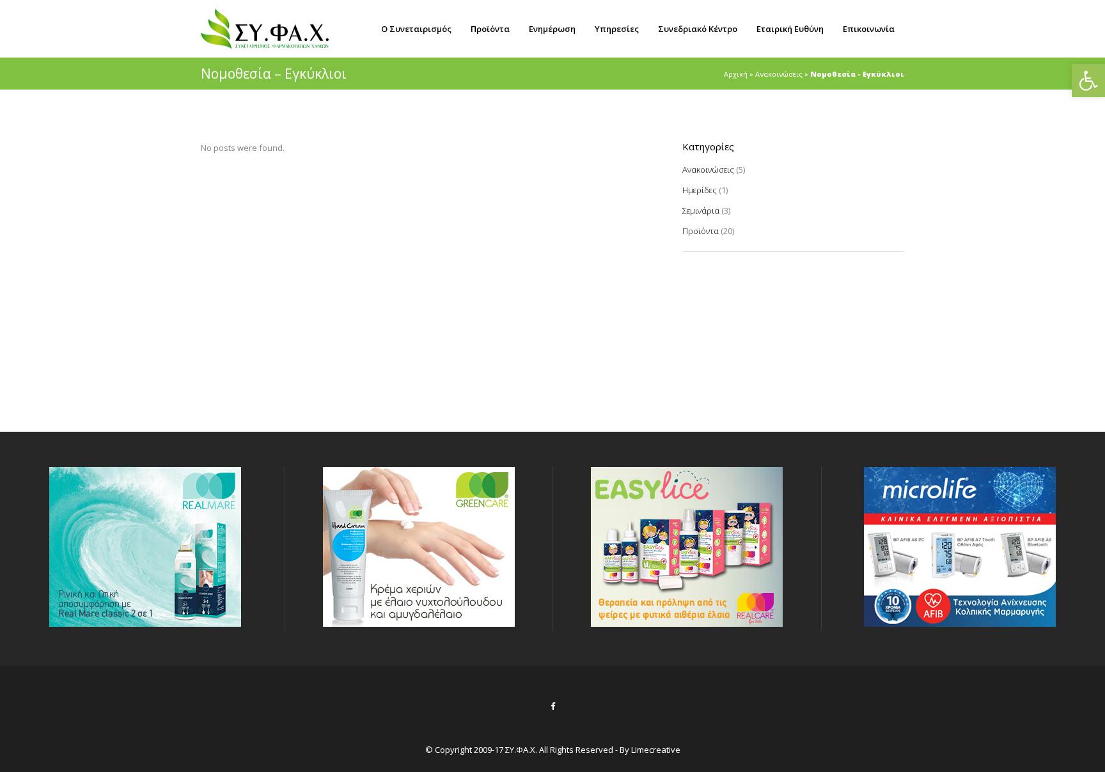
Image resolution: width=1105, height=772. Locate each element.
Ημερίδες (699, 190)
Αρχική (736, 74)
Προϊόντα (700, 231)
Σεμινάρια (700, 210)
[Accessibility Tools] (1088, 80)
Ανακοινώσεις (779, 74)
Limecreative (655, 749)
